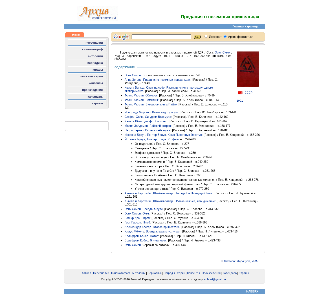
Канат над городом (165, 112)
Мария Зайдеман (136, 125)
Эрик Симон (223, 52)
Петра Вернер (134, 130)
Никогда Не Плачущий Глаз (193, 193)
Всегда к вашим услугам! (163, 231)
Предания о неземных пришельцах (167, 79)
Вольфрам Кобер (136, 236)
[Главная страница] (97, 19)
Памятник (151, 100)
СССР (248, 92)
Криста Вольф (134, 87)
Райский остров (160, 125)
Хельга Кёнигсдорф (138, 121)
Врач (146, 218)
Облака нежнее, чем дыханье (195, 201)
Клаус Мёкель (134, 231)
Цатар (154, 236)
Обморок (151, 95)
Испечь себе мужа (157, 130)
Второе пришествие (166, 227)
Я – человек (158, 240)
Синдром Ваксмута (158, 116)
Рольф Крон (133, 218)
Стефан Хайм (134, 116)
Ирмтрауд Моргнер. (138, 112)
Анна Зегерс (133, 79)
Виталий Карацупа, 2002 (241, 261)
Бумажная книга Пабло (161, 104)
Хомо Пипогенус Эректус (185, 134)
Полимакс (160, 121)
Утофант (173, 139)
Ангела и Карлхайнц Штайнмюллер (149, 193)
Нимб (146, 222)
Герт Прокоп (133, 222)
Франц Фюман (134, 95)
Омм (146, 213)
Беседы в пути (153, 209)
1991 (240, 100)
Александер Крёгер (138, 227)
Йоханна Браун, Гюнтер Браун (145, 134)
